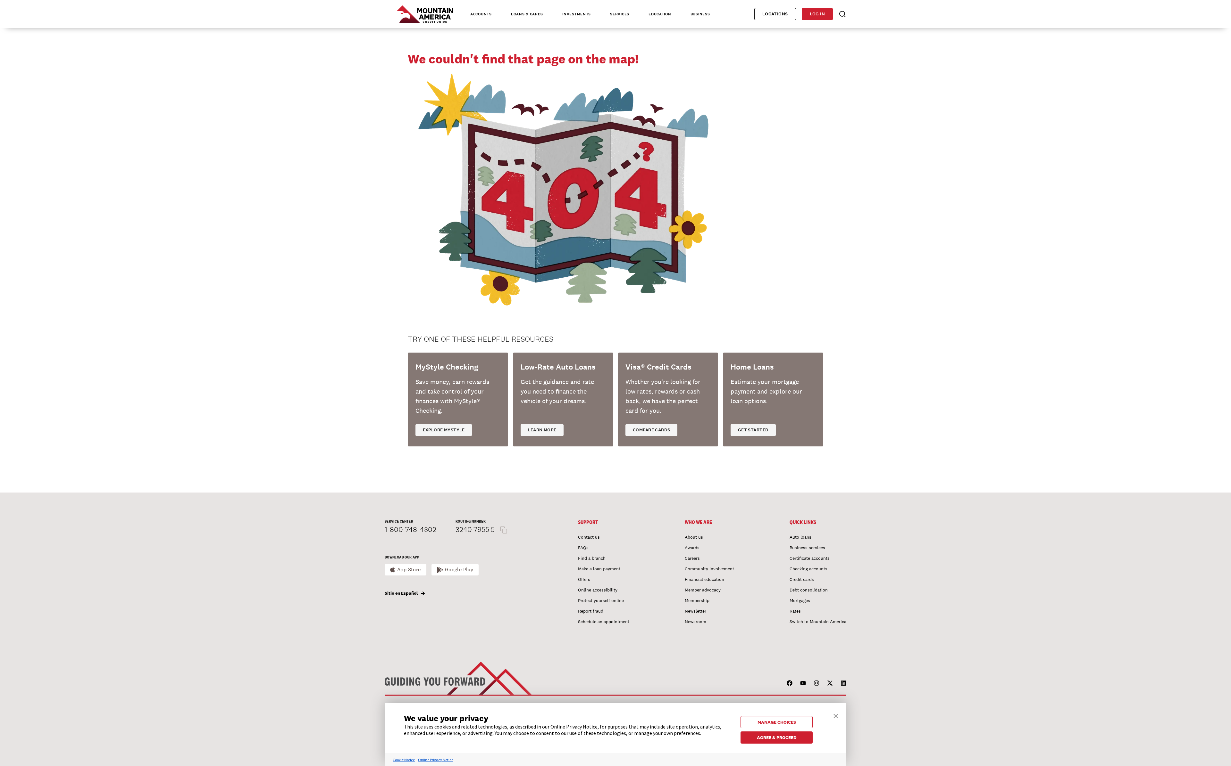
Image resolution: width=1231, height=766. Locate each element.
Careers (692, 558)
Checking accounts (808, 569)
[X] (830, 683)
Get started (753, 430)
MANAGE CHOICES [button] (777, 722)
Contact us (589, 537)
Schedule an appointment (603, 621)
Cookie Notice (404, 759)
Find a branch (592, 558)
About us (694, 537)
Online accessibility (597, 590)
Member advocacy (703, 590)
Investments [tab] (576, 14)
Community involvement (709, 569)
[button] (835, 715)
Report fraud (590, 611)
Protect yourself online (601, 600)
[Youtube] (803, 683)
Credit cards (802, 579)
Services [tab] (619, 14)
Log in (817, 14)
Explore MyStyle (444, 430)
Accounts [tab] (481, 14)
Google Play (459, 569)
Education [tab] (660, 14)
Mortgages (800, 600)
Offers (584, 579)
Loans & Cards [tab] (527, 14)
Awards (692, 547)
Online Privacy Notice (435, 759)
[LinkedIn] (843, 683)
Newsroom (695, 621)
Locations (775, 14)
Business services (807, 547)
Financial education (704, 579)
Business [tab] (700, 14)
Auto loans (800, 537)
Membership (697, 600)
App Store (409, 569)
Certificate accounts (810, 558)
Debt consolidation (809, 590)
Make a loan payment (599, 569)
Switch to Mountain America (818, 621)
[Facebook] (789, 683)
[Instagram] (816, 683)
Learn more (542, 430)
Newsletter (695, 611)
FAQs (583, 547)
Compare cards (651, 430)
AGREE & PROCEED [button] (777, 737)
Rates (795, 611)
